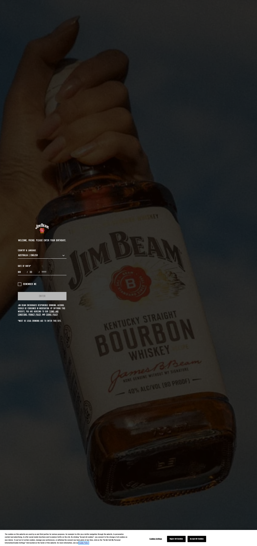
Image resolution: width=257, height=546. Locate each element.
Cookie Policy (52, 315)
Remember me (29, 284)
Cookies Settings (155, 539)
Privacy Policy (34, 315)
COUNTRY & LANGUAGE (27, 250)
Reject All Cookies (176, 539)
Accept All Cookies (197, 539)
